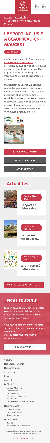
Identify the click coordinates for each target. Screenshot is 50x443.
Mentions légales (12, 431)
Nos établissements (14, 363)
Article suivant (25, 169)
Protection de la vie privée (33, 431)
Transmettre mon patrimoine (19, 425)
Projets (8, 376)
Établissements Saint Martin (18, 62)
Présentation (12, 390)
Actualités (20, 17)
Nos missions (13, 393)
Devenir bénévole (14, 412)
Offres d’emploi (13, 409)
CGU (21, 431)
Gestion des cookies (20, 433)
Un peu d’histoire (14, 388)
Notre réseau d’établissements (20, 401)
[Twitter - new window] (36, 7)
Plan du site (33, 433)
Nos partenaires (12, 367)
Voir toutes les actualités (22, 284)
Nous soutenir (23, 347)
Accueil (8, 17)
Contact (8, 380)
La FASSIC (9, 384)
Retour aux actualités (25, 151)
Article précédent (25, 160)
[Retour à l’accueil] (23, 7)
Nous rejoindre (11, 405)
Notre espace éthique (16, 396)
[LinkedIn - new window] (43, 7)
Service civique (13, 415)
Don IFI (10, 423)
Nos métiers (12, 398)
